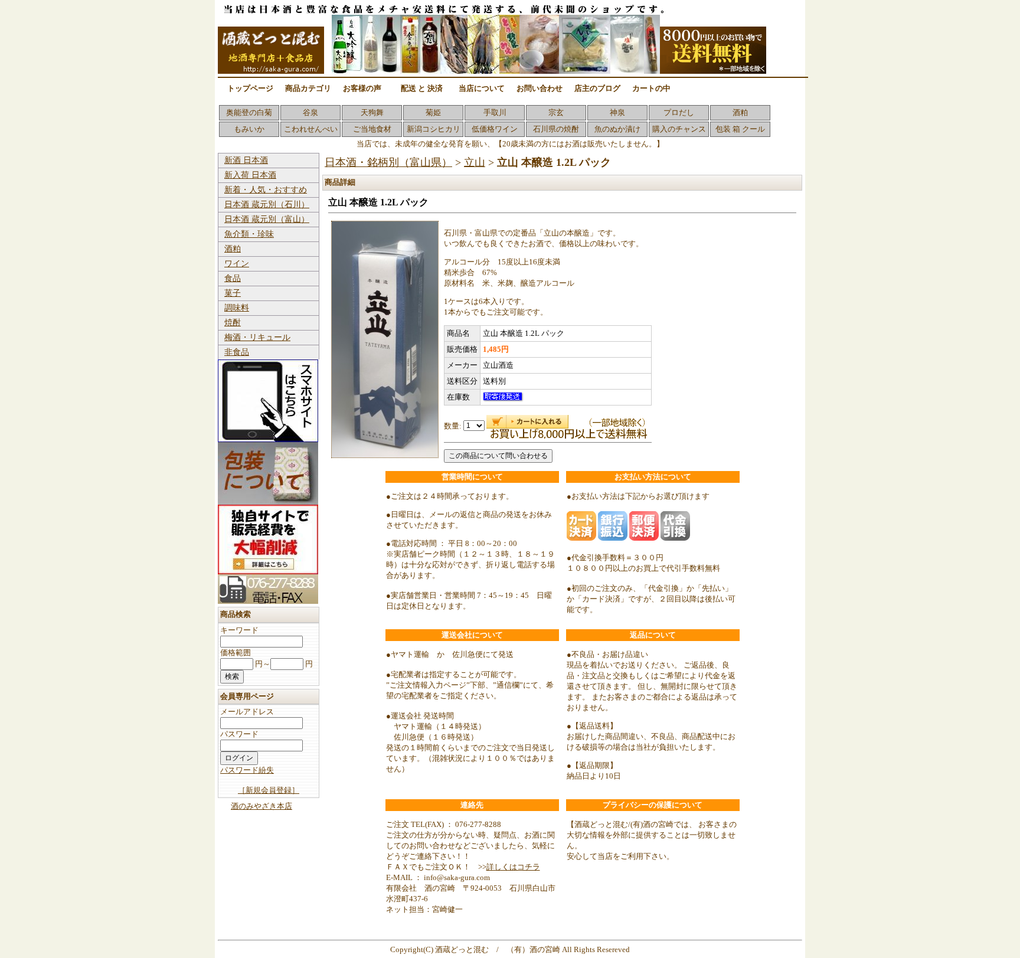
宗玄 (556, 112)
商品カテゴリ (308, 88)
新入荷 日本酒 (250, 175)
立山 (474, 162)
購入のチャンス (679, 129)
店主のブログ (597, 88)
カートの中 (651, 88)
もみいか (249, 129)
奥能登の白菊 (249, 112)
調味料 (236, 307)
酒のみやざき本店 (261, 806)
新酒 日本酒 (246, 160)
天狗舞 (372, 112)
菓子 (232, 293)
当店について (482, 88)
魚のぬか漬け (617, 129)
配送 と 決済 (422, 88)
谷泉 (310, 112)
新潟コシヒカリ (433, 129)
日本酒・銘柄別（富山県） (388, 162)
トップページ (250, 88)
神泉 (617, 112)
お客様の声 (362, 88)
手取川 (494, 112)
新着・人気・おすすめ (265, 189)
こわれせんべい (311, 129)
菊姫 (433, 112)
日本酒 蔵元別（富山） (266, 219)
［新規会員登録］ (268, 790)
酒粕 (740, 112)
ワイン (236, 263)
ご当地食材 (372, 129)
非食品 (236, 352)
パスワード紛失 (247, 770)
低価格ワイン (495, 129)
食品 (232, 278)
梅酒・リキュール (257, 337)
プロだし (678, 112)
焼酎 (232, 322)
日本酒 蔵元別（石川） (266, 204)
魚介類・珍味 (249, 234)
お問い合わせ (539, 88)
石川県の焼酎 (556, 129)
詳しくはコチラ (513, 866)
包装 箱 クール (740, 129)
